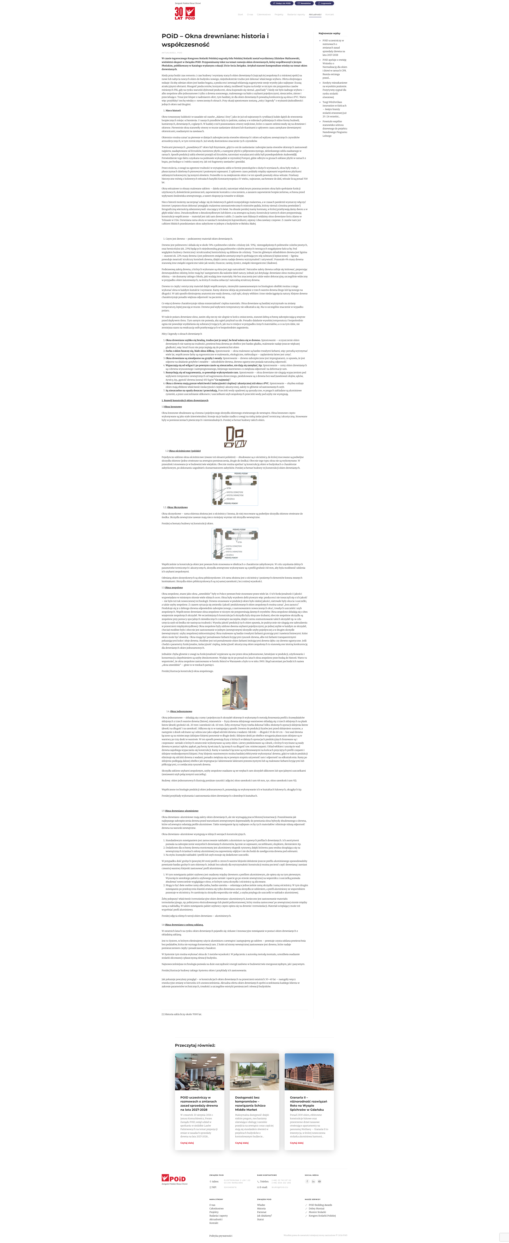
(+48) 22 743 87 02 (281, 1180)
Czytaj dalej (187, 1143)
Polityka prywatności (220, 1235)
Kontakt (329, 14)
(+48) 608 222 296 (281, 1183)
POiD (179, 53)
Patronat (261, 1212)
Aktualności (315, 14)
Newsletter (306, 3)
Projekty (279, 14)
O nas (250, 14)
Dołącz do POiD (283, 3)
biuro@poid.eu (280, 1187)
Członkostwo (264, 14)
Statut (260, 1219)
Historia (261, 1208)
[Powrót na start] (185, 13)
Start (240, 14)
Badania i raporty (296, 14)
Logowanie (326, 3)
